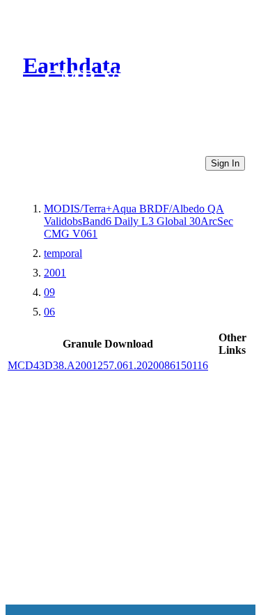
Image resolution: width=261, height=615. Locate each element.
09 (49, 292)
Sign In (225, 163)
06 (49, 312)
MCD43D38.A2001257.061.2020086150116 (108, 365)
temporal (63, 253)
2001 (55, 273)
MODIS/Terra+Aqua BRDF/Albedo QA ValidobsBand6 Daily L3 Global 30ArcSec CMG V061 (138, 221)
